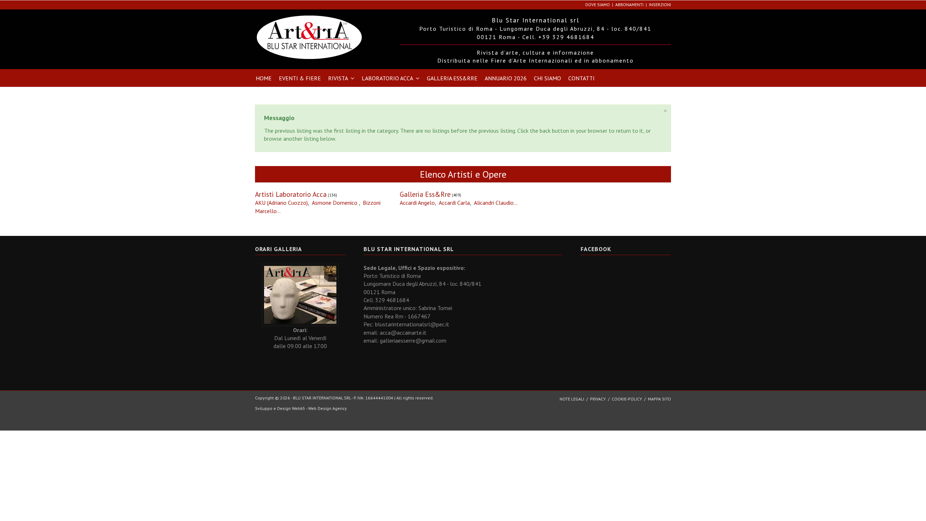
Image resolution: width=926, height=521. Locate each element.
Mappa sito (659, 399)
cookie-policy (627, 399)
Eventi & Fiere (300, 78)
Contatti (581, 78)
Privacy (598, 399)
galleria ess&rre (425, 194)
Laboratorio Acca (387, 78)
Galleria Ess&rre (452, 78)
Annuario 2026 (506, 78)
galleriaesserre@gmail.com (413, 340)
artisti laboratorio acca (291, 194)
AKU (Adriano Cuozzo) (281, 202)
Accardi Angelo (417, 202)
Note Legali (572, 399)
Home (264, 78)
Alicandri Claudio (494, 202)
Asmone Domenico (335, 202)
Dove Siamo (597, 4)
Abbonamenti (629, 4)
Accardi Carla (454, 202)
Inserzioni (660, 4)
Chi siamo (547, 78)
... (279, 211)
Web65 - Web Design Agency (319, 408)
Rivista (338, 78)
